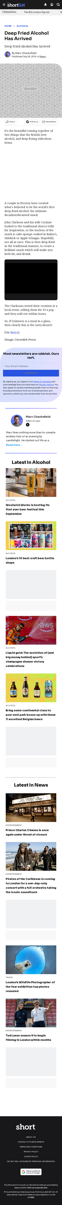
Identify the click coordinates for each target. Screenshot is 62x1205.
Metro (14, 332)
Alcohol (22, 26)
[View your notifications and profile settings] (45, 5)
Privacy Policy (31, 1152)
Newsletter (51, 122)
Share (12, 122)
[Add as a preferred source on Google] (31, 1172)
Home (8, 26)
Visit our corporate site (37, 1188)
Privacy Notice (46, 384)
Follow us (34, 122)
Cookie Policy (31, 1156)
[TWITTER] (28, 425)
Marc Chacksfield (25, 53)
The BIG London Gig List (37, 12)
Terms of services (42, 381)
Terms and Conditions (31, 1147)
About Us (31, 1137)
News (42, 56)
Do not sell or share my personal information (31, 1161)
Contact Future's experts (31, 1142)
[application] (31, 278)
